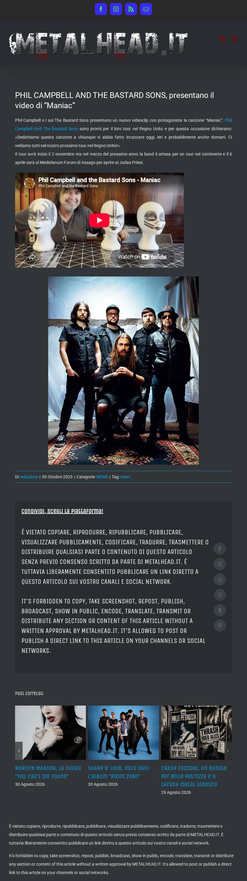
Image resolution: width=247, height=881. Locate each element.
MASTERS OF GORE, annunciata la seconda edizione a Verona (142, 776)
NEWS (102, 476)
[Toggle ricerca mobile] (223, 39)
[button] (19, 751)
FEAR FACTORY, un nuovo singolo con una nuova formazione (69, 776)
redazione (29, 476)
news (125, 476)
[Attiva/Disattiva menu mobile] (235, 39)
